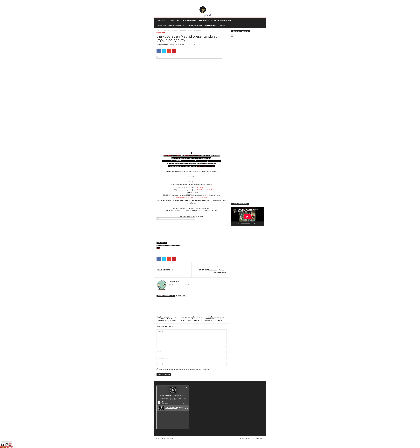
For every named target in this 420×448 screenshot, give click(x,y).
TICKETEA (208, 190)
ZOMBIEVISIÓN (210, 25)
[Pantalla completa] (261, 224)
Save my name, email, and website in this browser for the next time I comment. (184, 369)
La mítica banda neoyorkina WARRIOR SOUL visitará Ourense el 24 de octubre (214, 319)
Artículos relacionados (165, 295)
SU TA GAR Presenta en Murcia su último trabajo (212, 271)
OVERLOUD (202, 166)
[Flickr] (257, 4)
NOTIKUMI (199, 190)
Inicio (158, 30)
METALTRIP (200, 187)
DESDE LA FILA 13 (195, 25)
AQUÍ (158, 248)
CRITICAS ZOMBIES (189, 20)
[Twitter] (261, 4)
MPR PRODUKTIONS (192, 155)
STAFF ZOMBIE (227, 1)
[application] (247, 216)
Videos (222, 25)
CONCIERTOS (174, 20)
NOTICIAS (161, 20)
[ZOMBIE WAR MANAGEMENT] (210, 12)
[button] (262, 22)
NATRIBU (211, 166)
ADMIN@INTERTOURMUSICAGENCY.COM (191, 198)
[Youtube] (264, 4)
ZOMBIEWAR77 (163, 44)
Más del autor (180, 295)
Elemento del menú (244, 438)
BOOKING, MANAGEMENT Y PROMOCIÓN (166, 1)
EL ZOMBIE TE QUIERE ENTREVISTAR (172, 25)
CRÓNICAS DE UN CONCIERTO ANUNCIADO (215, 20)
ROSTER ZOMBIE (248, 1)
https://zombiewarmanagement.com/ (178, 284)
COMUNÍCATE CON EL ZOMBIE (212, 1)
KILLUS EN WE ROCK (165, 270)
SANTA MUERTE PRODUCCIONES (191, 1)
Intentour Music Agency (172, 155)
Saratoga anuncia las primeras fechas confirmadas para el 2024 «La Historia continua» (191, 319)
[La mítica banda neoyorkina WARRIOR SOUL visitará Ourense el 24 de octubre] (216, 307)
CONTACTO (237, 1)
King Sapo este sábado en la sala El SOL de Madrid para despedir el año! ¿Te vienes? (166, 319)
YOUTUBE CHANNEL (258, 438)
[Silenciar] (257, 224)
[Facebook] (254, 4)
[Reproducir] (234, 224)
